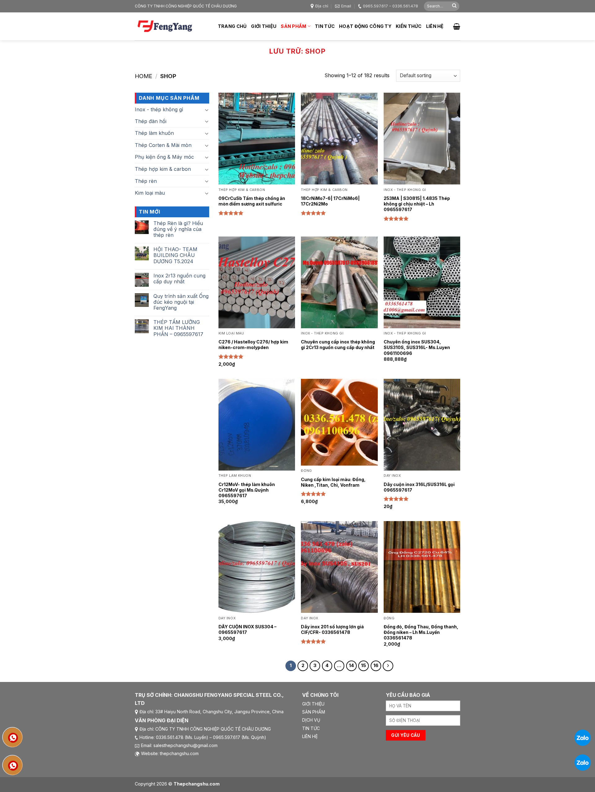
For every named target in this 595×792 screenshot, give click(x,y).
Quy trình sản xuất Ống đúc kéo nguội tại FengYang (181, 302)
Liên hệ (435, 26)
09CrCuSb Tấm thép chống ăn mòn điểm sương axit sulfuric (251, 201)
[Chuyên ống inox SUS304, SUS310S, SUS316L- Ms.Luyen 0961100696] (422, 282)
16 (375, 665)
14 (351, 665)
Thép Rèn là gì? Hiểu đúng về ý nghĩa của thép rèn (178, 229)
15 (363, 665)
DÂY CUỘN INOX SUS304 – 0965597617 (247, 629)
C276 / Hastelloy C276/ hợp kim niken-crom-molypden (253, 344)
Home (143, 76)
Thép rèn (146, 181)
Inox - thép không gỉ (159, 109)
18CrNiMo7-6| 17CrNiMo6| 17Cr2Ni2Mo (330, 201)
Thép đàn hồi (150, 121)
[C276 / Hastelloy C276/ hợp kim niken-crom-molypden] (256, 282)
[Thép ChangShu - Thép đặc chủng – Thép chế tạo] (166, 26)
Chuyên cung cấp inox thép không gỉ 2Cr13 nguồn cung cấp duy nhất (338, 344)
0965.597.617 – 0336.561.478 (390, 6)
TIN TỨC (311, 728)
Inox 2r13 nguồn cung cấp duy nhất (179, 279)
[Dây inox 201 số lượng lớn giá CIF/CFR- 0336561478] (339, 567)
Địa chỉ (321, 6)
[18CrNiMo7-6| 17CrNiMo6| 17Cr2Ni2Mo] (339, 138)
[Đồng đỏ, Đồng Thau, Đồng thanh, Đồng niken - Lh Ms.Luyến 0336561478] (422, 567)
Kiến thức (409, 26)
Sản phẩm (293, 26)
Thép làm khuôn (154, 133)
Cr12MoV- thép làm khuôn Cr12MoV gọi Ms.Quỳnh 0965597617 (246, 490)
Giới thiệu (263, 26)
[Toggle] (206, 121)
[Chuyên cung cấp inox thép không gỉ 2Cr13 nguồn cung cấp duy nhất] (339, 282)
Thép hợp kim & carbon (163, 169)
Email (346, 6)
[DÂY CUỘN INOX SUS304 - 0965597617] (256, 567)
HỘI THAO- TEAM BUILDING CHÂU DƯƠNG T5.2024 (175, 255)
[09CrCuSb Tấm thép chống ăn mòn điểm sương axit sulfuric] (256, 138)
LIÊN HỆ (310, 736)
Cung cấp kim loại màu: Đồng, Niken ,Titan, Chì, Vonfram (333, 482)
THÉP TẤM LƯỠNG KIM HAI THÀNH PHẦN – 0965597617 (178, 328)
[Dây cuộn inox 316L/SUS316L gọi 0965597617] (422, 425)
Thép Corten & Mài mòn (163, 145)
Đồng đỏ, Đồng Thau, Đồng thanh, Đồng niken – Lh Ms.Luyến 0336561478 (421, 632)
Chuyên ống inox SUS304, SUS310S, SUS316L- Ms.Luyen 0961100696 (417, 347)
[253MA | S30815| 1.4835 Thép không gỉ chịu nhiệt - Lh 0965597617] (422, 138)
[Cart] (456, 26)
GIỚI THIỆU (313, 703)
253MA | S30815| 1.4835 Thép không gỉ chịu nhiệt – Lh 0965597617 (417, 204)
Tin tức (325, 26)
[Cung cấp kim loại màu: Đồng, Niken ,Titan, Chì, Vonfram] (339, 422)
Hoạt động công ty (365, 26)
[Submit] (454, 6)
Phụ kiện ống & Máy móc (164, 157)
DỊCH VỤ (311, 720)
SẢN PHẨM (313, 712)
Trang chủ (232, 26)
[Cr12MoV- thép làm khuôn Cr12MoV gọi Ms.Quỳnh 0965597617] (256, 425)
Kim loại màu (150, 193)
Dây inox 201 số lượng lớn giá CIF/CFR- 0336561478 (332, 629)
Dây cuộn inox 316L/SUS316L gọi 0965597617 (419, 487)
